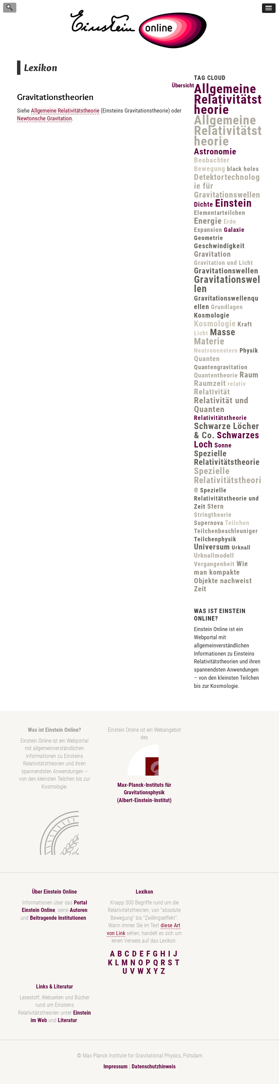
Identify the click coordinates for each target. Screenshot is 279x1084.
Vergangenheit (214, 564)
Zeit (200, 589)
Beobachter (212, 160)
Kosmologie (212, 315)
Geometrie (208, 237)
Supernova (208, 522)
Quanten (207, 359)
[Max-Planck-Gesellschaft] (53, 833)
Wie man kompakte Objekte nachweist (223, 572)
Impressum (115, 1066)
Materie (209, 341)
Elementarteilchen (219, 212)
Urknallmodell (214, 555)
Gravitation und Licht (223, 262)
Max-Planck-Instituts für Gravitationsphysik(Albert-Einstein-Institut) (144, 792)
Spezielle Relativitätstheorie (227, 458)
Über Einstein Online (54, 891)
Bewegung (209, 169)
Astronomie (215, 151)
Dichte (203, 204)
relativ (237, 383)
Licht (201, 333)
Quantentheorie (216, 375)
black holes (243, 168)
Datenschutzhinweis (154, 1066)
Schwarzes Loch (226, 440)
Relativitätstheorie (220, 417)
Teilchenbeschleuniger (226, 531)
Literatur (67, 1020)
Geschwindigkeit (219, 246)
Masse (222, 332)
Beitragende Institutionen (58, 918)
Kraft (244, 324)
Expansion (208, 229)
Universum (212, 547)
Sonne (223, 445)
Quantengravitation (221, 367)
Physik (249, 350)
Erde (230, 221)
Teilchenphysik (215, 539)
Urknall (241, 547)
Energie (208, 221)
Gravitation (212, 254)
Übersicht (183, 85)
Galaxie (234, 229)
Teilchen (237, 523)
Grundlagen (227, 306)
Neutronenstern (216, 350)
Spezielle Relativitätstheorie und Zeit (226, 498)
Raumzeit (210, 383)
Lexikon (144, 891)
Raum (249, 374)
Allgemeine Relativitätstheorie (65, 110)
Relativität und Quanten (221, 404)
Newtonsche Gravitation (44, 118)
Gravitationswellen (226, 270)
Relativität (212, 391)
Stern (215, 506)
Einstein (233, 203)
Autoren (78, 910)
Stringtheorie (213, 514)
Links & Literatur (54, 986)
